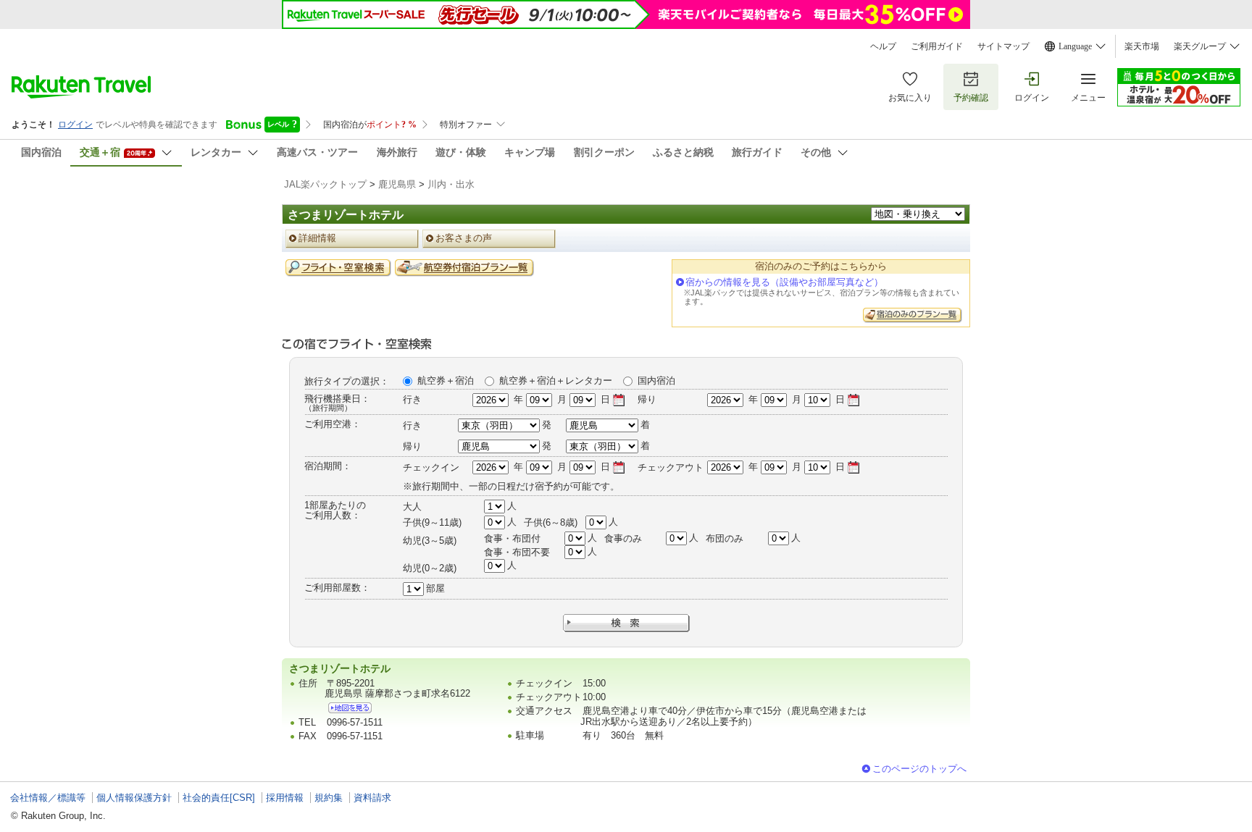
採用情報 (285, 797)
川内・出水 (451, 184)
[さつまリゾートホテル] (350, 707)
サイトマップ (1003, 46)
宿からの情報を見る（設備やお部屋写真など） (784, 282)
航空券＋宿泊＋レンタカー (555, 380)
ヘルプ (883, 46)
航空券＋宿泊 (445, 380)
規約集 (328, 797)
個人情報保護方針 (134, 797)
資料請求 (372, 797)
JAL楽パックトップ (325, 184)
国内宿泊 (656, 380)
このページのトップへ (919, 768)
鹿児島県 (397, 184)
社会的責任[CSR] (219, 797)
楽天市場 (1141, 46)
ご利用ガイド (937, 46)
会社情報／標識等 (47, 797)
